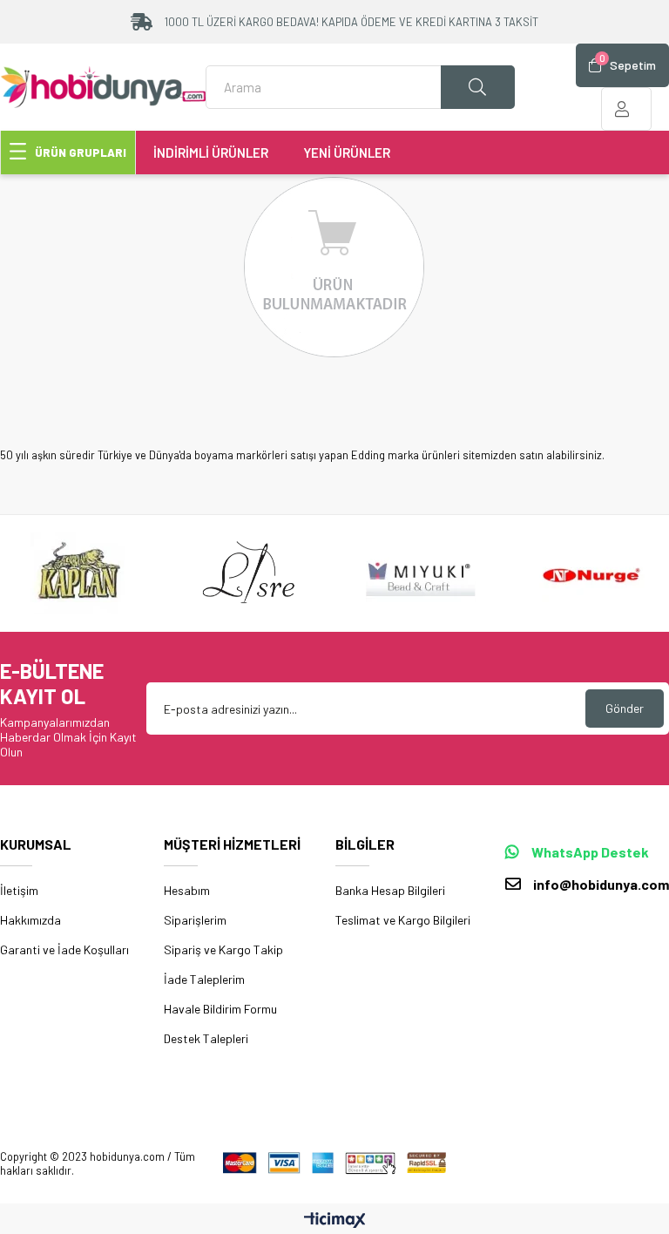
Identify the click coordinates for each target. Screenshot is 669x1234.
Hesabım (187, 890)
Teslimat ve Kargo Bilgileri (402, 919)
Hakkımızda (30, 919)
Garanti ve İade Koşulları (64, 949)
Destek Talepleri (206, 1038)
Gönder (624, 708)
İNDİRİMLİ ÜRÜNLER (210, 152)
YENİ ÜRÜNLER (346, 152)
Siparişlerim (195, 919)
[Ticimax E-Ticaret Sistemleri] (335, 1221)
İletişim (19, 890)
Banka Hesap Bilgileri (390, 890)
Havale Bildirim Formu (220, 1008)
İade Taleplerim (204, 979)
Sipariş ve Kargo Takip (223, 949)
